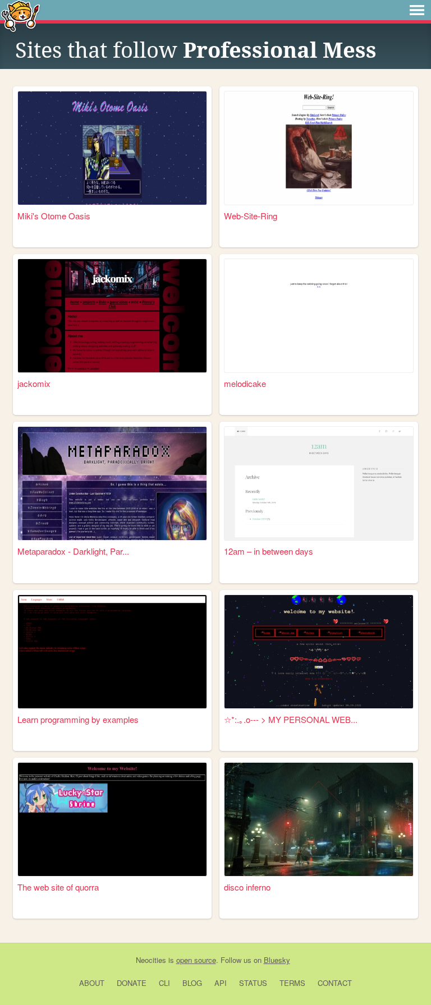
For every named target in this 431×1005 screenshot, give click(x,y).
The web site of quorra (58, 887)
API (220, 983)
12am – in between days (268, 551)
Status (253, 983)
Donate (131, 983)
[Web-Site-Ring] (319, 148)
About (91, 983)
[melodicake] (319, 316)
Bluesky (277, 960)
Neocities (151, 960)
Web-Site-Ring (250, 216)
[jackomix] (112, 316)
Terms (292, 983)
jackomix (34, 383)
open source (196, 960)
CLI (164, 983)
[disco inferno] (319, 819)
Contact (335, 983)
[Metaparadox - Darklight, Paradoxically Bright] (112, 483)
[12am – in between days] (319, 483)
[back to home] (20, 15)
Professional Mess (280, 50)
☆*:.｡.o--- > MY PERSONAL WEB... (290, 719)
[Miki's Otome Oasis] (112, 148)
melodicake (245, 383)
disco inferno (247, 887)
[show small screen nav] (417, 10)
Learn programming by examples (78, 719)
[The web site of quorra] (112, 819)
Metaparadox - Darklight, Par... (73, 551)
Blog (192, 983)
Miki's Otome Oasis (53, 216)
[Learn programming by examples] (112, 651)
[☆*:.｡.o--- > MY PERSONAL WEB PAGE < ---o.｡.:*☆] (319, 651)
